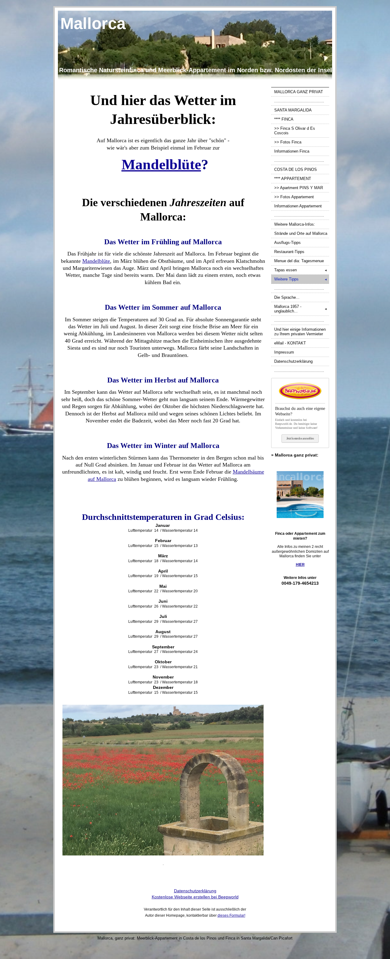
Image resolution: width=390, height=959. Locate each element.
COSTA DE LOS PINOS (295, 169)
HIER (300, 564)
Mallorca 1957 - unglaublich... (300, 308)
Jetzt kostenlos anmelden (300, 438)
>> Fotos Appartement (294, 197)
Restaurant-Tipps (289, 251)
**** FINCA (283, 119)
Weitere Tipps (300, 279)
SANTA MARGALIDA (293, 110)
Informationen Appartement (298, 206)
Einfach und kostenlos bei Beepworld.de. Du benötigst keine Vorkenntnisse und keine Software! (300, 417)
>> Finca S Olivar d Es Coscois (294, 130)
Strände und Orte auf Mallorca (300, 233)
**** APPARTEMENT (292, 178)
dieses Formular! (231, 915)
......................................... (299, 101)
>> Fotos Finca (287, 142)
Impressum (284, 352)
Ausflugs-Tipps (287, 242)
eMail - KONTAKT (290, 343)
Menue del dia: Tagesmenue (299, 261)
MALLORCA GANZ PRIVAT (298, 92)
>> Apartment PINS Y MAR (298, 187)
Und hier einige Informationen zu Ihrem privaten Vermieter (300, 331)
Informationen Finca (291, 151)
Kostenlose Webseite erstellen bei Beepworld (195, 896)
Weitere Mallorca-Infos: (294, 224)
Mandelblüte (96, 261)
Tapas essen (300, 270)
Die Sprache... (287, 297)
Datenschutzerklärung (293, 361)
